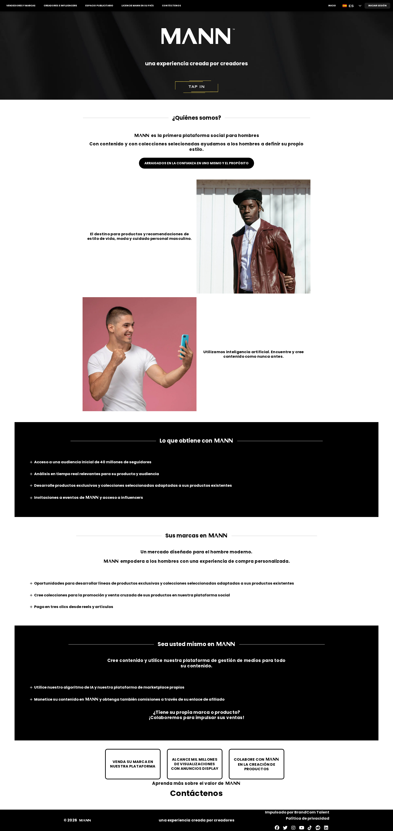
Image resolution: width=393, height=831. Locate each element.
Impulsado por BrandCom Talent (297, 812)
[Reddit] (318, 828)
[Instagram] (293, 828)
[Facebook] (277, 828)
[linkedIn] (326, 828)
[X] (285, 828)
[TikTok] (310, 828)
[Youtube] (301, 828)
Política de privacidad (307, 818)
